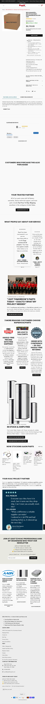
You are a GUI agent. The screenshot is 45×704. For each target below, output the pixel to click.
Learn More (8, 367)
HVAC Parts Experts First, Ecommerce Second (12, 630)
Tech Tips (4, 637)
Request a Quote (5, 650)
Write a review (36, 132)
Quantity (28, 30)
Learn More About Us (22, 210)
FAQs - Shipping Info (6, 646)
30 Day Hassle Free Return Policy (34, 76)
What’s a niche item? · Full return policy (34, 55)
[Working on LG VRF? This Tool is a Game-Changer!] (36, 573)
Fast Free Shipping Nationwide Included (33, 28)
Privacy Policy (5, 639)
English (21, 694)
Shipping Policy (5, 632)
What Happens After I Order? (32, 81)
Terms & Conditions (6, 641)
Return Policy (36, 374)
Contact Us (4, 635)
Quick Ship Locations (6, 657)
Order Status (5, 655)
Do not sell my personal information (9, 659)
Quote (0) (44, 527)
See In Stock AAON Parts (8, 605)
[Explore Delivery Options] (22, 285)
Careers (4, 653)
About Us (22, 367)
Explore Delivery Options (15, 314)
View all (40, 446)
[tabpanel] (22, 145)
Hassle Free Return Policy (7, 648)
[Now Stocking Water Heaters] (22, 573)
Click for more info (35, 606)
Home (3, 9)
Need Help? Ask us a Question (32, 86)
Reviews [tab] (9, 133)
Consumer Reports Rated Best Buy (17, 441)
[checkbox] (15, 137)
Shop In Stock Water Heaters (16, 437)
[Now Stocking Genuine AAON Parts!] (8, 573)
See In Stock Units (21, 602)
